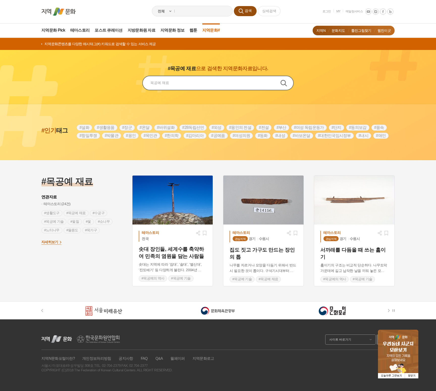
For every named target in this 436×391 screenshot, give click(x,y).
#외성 (217, 127)
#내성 (280, 135)
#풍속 (379, 127)
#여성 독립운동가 (309, 127)
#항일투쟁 (88, 135)
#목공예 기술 (54, 221)
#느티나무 (52, 230)
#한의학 (171, 135)
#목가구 (91, 230)
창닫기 (412, 375)
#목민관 (150, 135)
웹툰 (193, 30)
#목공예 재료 (76, 213)
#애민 (381, 135)
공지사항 (126, 358)
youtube (368, 11)
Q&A (159, 358)
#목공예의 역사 (153, 278)
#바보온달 (301, 135)
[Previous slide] (44, 310)
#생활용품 (106, 127)
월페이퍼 (177, 358)
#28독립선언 (193, 127)
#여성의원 (241, 135)
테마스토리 (80, 30)
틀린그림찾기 (361, 31)
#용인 (131, 135)
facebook (383, 11)
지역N (320, 31)
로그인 (326, 11)
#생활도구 (52, 213)
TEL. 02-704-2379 (107, 366)
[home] (58, 12)
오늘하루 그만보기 (391, 375)
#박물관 (111, 135)
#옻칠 (74, 221)
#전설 (264, 127)
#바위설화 (166, 127)
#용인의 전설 (240, 127)
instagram (375, 11)
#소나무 (104, 221)
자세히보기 (49, 242)
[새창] (172, 200)
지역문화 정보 (172, 30)
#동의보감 (358, 127)
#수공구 (98, 213)
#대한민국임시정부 (334, 135)
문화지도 (338, 31)
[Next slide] (389, 310)
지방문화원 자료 (141, 30)
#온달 (144, 127)
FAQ (144, 358)
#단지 (336, 127)
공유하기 (198, 233)
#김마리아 (195, 135)
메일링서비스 (354, 11)
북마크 (204, 233)
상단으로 (426, 381)
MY (338, 11)
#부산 (281, 127)
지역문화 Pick (53, 30)
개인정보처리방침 (96, 358)
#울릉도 (72, 230)
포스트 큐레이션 (108, 30)
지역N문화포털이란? (58, 358)
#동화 (263, 135)
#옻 (88, 221)
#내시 (363, 135)
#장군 (127, 127)
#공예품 (218, 135)
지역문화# (211, 30)
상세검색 (269, 11)
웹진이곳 (384, 31)
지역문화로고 (203, 358)
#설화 (84, 127)
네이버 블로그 (390, 11)
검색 (287, 83)
